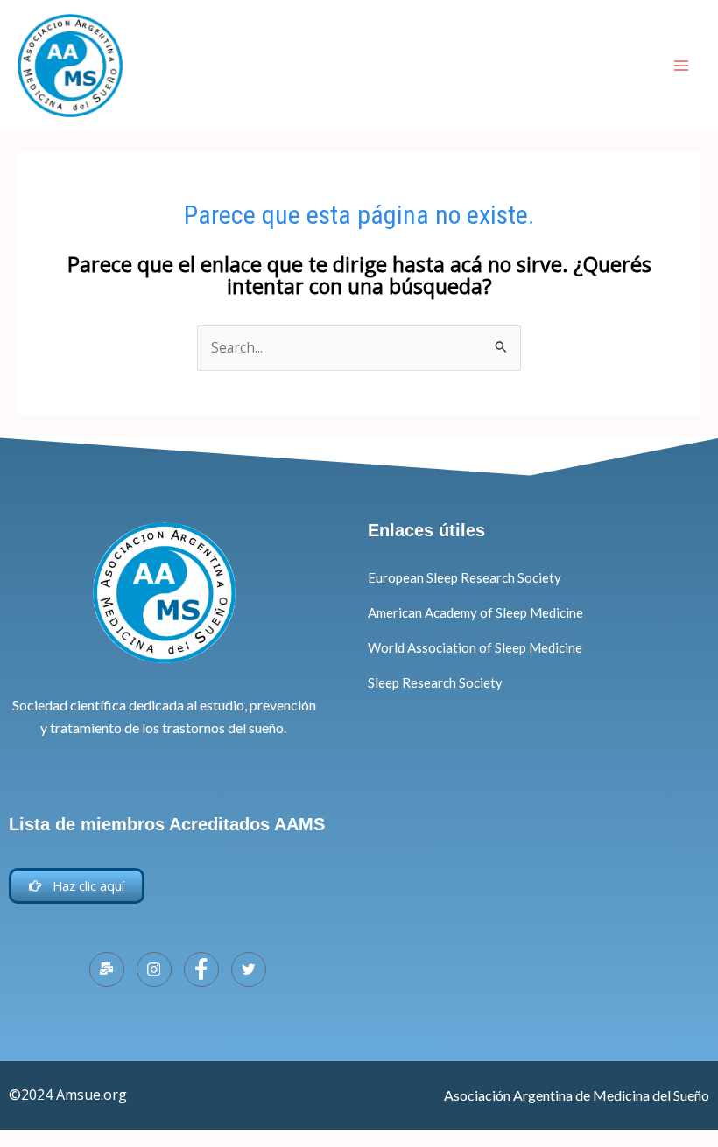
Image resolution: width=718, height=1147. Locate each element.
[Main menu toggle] (681, 65)
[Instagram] (154, 969)
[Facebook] (201, 969)
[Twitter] (248, 969)
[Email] (106, 969)
